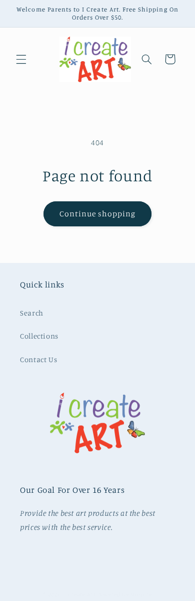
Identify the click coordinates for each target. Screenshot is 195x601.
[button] (21, 59)
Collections (39, 336)
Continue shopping (98, 213)
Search (32, 313)
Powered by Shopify (125, 594)
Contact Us (38, 359)
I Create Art (81, 594)
